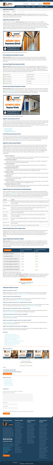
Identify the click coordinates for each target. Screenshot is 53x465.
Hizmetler (33, 6)
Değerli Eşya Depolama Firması (10, 334)
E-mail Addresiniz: (5, 406)
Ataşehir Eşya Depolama (30, 426)
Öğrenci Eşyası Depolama (9, 385)
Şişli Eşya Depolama (42, 456)
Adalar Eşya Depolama (30, 425)
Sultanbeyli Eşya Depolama (39, 359)
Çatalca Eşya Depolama (42, 440)
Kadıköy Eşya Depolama (30, 430)
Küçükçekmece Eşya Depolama (43, 451)
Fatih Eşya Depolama (42, 445)
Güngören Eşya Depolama (43, 448)
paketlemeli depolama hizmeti (10, 311)
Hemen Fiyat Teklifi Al (7, 373)
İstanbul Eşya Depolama (20, 6)
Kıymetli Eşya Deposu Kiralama (10, 131)
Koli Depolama (17, 444)
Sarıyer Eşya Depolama (42, 452)
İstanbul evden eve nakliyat (29, 463)
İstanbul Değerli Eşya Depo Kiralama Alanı (12, 342)
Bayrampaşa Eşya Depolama (43, 433)
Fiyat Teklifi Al (46, 3)
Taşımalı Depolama (18, 425)
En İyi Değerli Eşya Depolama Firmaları (12, 335)
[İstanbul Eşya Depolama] (8, 3)
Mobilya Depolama (17, 441)
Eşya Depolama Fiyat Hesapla (26, 279)
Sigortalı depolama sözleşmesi (33, 305)
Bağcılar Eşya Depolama (42, 428)
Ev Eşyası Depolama (18, 429)
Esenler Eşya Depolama (42, 441)
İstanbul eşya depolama (10, 91)
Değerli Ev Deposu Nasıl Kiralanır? (11, 339)
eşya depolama (42, 27)
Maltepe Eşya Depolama (30, 433)
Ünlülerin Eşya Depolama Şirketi (24, 359)
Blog (49, 0)
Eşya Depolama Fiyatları (44, 0)
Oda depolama (14, 194)
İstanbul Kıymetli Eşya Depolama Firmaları (13, 338)
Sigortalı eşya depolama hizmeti (9, 322)
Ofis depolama (20, 138)
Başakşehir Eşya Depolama (43, 432)
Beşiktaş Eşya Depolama (42, 434)
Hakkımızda (28, 6)
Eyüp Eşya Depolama (42, 444)
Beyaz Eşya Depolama (8, 379)
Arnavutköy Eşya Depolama (43, 425)
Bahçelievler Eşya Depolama (43, 429)
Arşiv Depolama (17, 448)
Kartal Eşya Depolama (30, 432)
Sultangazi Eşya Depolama (43, 455)
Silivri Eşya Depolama (42, 453)
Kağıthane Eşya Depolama (43, 449)
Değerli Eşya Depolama (18, 449)
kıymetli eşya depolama (20, 299)
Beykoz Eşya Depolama (30, 428)
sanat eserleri (25, 293)
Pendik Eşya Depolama (30, 434)
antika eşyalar (20, 293)
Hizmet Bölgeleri (40, 6)
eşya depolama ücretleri (10, 316)
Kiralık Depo (38, 0)
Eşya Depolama (29, 0)
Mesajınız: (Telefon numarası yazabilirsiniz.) (9, 392)
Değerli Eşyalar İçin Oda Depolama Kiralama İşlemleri (14, 340)
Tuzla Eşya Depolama (30, 440)
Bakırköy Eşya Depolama (42, 430)
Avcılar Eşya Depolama (42, 426)
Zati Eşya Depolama (18, 438)
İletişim (46, 6)
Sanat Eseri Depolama (8, 128)
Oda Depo (16, 445)
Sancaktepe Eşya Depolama (31, 436)
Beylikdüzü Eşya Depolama (43, 436)
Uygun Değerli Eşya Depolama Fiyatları (12, 343)
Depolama (33, 0)
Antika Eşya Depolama (9, 130)
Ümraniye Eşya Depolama (30, 441)
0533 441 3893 (28, 283)
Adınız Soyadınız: (5, 402)
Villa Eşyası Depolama (8, 381)
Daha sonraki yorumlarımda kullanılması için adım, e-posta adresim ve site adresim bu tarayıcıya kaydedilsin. (18, 411)
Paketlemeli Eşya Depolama (19, 426)
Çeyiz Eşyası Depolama (18, 442)
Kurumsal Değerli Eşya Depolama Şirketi (12, 336)
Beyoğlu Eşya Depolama (42, 437)
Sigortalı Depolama (18, 422)
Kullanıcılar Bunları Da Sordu (10, 345)
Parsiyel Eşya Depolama (18, 437)
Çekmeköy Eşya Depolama (31, 429)
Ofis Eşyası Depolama (18, 433)
